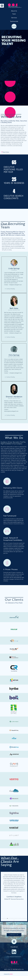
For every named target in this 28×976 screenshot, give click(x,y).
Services (14, 18)
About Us (14, 11)
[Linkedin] (14, 951)
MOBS (11, 974)
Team (14, 14)
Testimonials (14, 21)
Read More (6, 152)
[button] (2, 6)
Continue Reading (10, 288)
